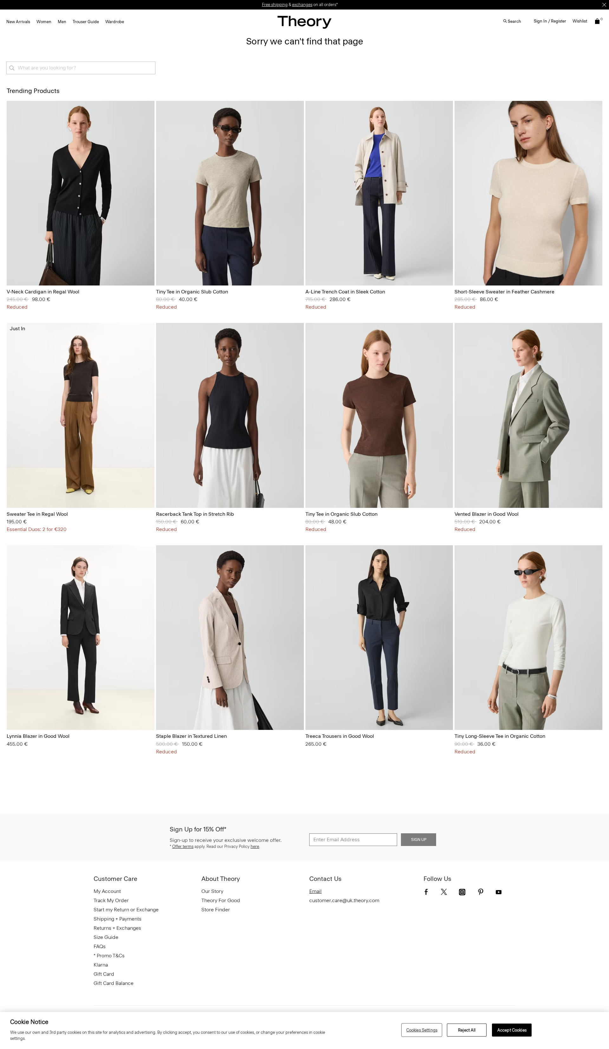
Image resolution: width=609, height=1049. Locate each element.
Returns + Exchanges (117, 928)
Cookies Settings (421, 1029)
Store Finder (215, 910)
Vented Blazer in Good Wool (487, 514)
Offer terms (182, 846)
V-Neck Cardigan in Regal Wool (43, 292)
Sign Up (418, 839)
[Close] (604, 5)
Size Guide (106, 937)
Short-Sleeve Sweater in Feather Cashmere (504, 292)
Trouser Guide (86, 21)
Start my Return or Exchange (126, 910)
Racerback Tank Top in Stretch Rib (195, 514)
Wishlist (580, 21)
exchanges (302, 4)
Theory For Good (220, 900)
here (255, 846)
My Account (107, 891)
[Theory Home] (304, 22)
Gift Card (104, 974)
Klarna (101, 965)
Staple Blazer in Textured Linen (191, 736)
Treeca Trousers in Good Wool (339, 736)
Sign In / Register (550, 21)
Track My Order (111, 900)
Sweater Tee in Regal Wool (37, 514)
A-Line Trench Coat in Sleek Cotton (345, 292)
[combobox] (80, 68)
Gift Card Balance (114, 983)
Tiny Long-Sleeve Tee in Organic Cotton (500, 736)
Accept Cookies (512, 1029)
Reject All (466, 1029)
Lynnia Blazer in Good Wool (38, 736)
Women (43, 21)
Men (62, 21)
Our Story (212, 891)
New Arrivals (18, 21)
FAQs (100, 946)
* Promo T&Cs (109, 956)
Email (315, 891)
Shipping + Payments (117, 919)
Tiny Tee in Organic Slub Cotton (192, 292)
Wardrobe (114, 21)
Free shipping (275, 4)
